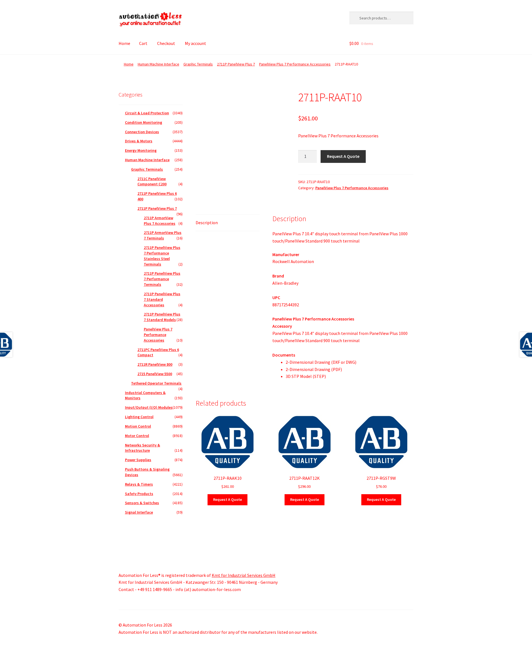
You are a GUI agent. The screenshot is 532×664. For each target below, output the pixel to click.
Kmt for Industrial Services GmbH (243, 575)
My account (195, 43)
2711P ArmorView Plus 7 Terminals (162, 235)
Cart (143, 43)
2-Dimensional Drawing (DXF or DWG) (321, 362)
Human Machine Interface (158, 64)
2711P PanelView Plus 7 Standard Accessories (162, 299)
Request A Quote (343, 156)
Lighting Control (139, 416)
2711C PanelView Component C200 (152, 181)
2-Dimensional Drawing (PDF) (314, 369)
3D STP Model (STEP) (306, 376)
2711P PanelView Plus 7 (236, 64)
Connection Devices (142, 131)
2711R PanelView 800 (154, 364)
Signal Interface (139, 512)
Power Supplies (138, 459)
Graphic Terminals (198, 64)
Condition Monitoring (143, 122)
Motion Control (138, 426)
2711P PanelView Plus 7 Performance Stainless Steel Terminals (162, 255)
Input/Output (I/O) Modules (149, 407)
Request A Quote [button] (227, 499)
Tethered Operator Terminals (156, 383)
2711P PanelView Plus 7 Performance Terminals (162, 279)
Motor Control (137, 435)
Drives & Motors (138, 140)
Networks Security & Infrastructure (142, 448)
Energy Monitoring (141, 150)
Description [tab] (207, 222)
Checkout (166, 43)
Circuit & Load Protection (147, 112)
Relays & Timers (139, 484)
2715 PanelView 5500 (154, 373)
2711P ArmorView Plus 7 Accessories (159, 220)
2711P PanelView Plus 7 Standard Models (162, 317)
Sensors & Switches (142, 502)
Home (124, 43)
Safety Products (139, 493)
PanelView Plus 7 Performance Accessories (295, 64)
